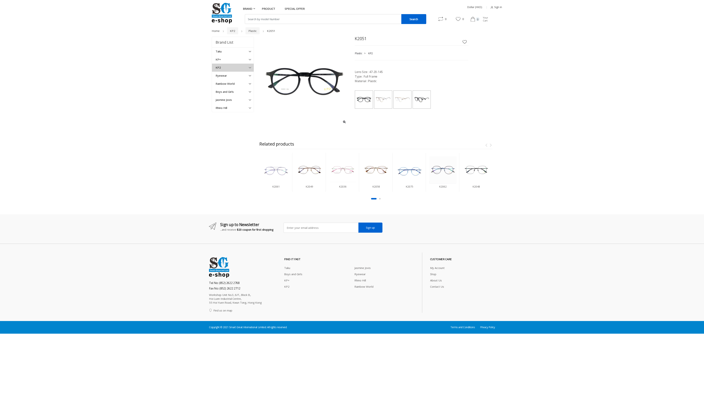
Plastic (252, 31)
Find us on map (222, 310)
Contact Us (437, 286)
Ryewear (360, 274)
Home (216, 31)
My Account (437, 268)
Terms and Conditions (462, 327)
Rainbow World (363, 286)
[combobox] (323, 19)
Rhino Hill (360, 280)
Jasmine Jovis (362, 268)
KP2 (232, 31)
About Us (436, 280)
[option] (304, 81)
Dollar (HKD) (474, 7)
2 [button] (380, 198)
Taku (287, 268)
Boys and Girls (293, 274)
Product (268, 8)
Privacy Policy (487, 327)
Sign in (498, 7)
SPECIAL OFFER (295, 8)
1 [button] (374, 198)
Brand (247, 8)
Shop (433, 274)
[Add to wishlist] (466, 40)
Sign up (370, 227)
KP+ (286, 280)
